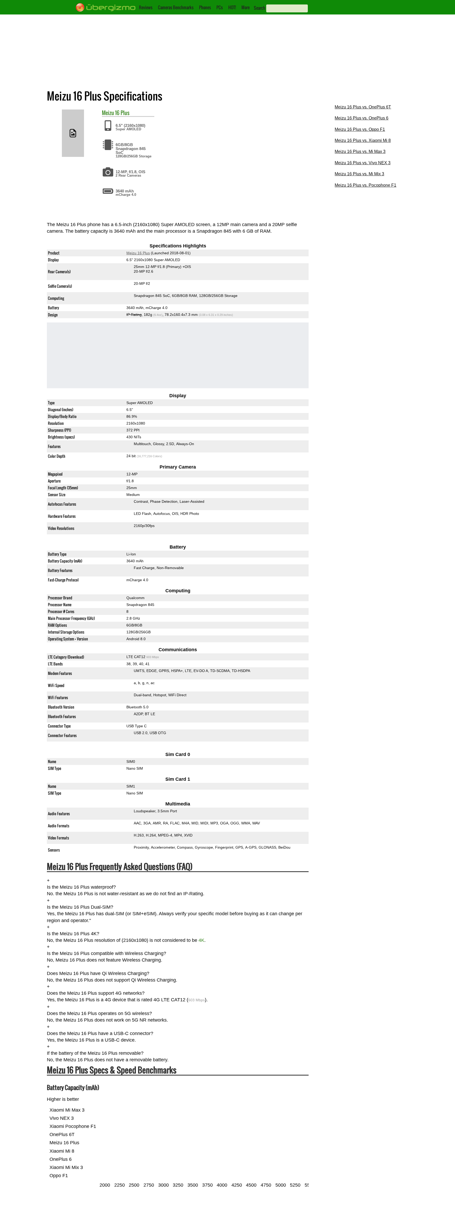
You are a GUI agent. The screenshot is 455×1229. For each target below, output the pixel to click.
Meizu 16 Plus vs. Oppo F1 (360, 129)
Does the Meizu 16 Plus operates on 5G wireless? (99, 1013)
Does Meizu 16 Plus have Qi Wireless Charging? (98, 973)
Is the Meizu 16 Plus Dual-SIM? (80, 907)
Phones (205, 7)
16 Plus (122, 113)
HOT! (232, 7)
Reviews (145, 7)
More (245, 7)
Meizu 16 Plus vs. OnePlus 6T (363, 107)
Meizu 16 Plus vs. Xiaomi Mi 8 (363, 140)
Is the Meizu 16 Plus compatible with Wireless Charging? (106, 953)
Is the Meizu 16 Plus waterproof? (81, 887)
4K (201, 940)
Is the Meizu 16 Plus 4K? (73, 933)
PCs (219, 7)
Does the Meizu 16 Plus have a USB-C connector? (100, 1033)
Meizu (108, 113)
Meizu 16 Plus (138, 253)
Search (259, 8)
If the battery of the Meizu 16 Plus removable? (95, 1053)
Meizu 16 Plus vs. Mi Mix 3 (359, 174)
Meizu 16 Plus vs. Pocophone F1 (365, 185)
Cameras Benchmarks (176, 7)
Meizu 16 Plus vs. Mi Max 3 (360, 151)
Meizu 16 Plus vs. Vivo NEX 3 (362, 163)
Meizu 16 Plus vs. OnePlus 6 (361, 118)
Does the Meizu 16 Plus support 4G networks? (96, 993)
